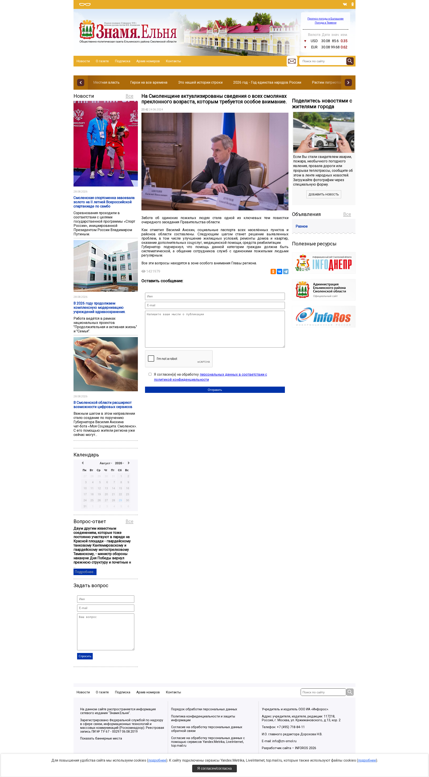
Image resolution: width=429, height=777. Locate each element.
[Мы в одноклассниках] (352, 4)
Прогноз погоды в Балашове (325, 18)
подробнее (157, 760)
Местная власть (106, 82)
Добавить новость (324, 194)
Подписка (122, 61)
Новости (83, 61)
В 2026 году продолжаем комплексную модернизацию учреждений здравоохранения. (99, 307)
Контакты (173, 61)
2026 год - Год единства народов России (267, 82)
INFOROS (301, 748)
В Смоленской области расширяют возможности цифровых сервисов (103, 404)
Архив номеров (148, 61)
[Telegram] (285, 271)
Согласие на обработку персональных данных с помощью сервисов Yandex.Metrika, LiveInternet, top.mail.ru (208, 742)
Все (129, 96)
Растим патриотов (327, 82)
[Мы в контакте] (345, 4)
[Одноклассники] (273, 271)
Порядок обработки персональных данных (204, 709)
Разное (302, 226)
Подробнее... (85, 572)
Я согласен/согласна (214, 768)
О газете (102, 61)
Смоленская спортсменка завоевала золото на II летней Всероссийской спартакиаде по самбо (104, 202)
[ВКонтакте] (279, 271)
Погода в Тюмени (325, 22)
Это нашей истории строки (200, 82)
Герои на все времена (148, 82)
